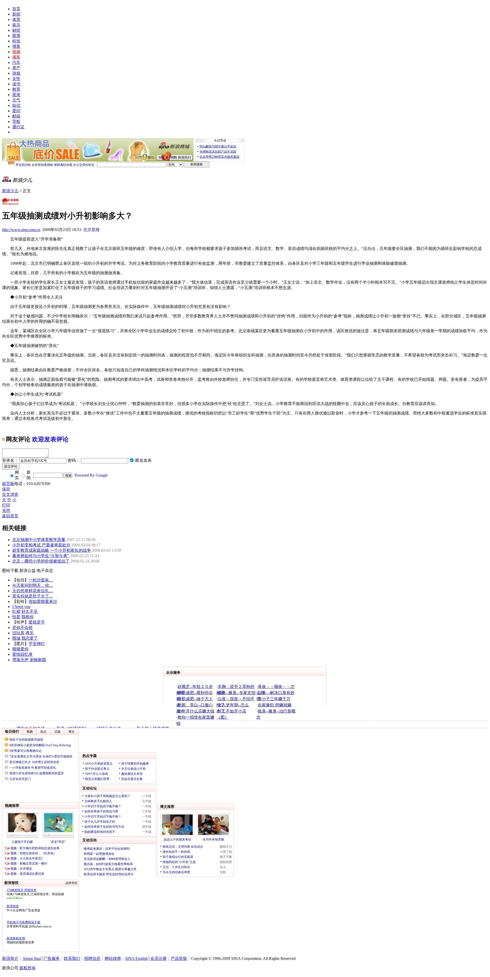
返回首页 (10, 516)
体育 (16, 19)
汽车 (16, 62)
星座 (16, 95)
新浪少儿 (10, 191)
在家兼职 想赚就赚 (274, 705)
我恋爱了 (29, 638)
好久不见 (29, 611)
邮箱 (16, 116)
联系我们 (72, 958)
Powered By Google (91, 475)
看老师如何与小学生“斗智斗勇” (40, 556)
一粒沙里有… (41, 580)
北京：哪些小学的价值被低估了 (40, 561)
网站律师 (113, 958)
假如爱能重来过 (43, 601)
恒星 (16, 617)
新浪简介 (10, 958)
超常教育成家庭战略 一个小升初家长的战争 (51, 550)
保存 (6, 489)
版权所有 (27, 968)
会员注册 (158, 958)
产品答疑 (179, 958)
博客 (16, 46)
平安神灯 (37, 643)
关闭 (6, 510)
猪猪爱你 (20, 649)
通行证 (18, 127)
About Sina (31, 958)
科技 (16, 41)
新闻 (16, 14)
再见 (30, 633)
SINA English (136, 958)
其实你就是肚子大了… (32, 596)
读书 (16, 84)
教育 (16, 89)
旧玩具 (18, 633)
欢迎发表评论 (50, 439)
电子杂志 (45, 570)
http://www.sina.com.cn (21, 229)
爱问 (16, 111)
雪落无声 (20, 660)
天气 (16, 100)
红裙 (16, 611)
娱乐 (16, 25)
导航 (16, 121)
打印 (6, 505)
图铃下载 (10, 570)
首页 (16, 9)
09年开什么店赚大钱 (196, 711)
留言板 (8, 483)
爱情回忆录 (22, 654)
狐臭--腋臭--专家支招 (236, 693)
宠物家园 (38, 660)
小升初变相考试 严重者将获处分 (41, 545)
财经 (16, 30)
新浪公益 (27, 570)
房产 (16, 68)
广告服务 (51, 958)
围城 (16, 638)
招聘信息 (92, 958)
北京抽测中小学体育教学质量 (38, 539)
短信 (16, 105)
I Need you (21, 606)
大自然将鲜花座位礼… (32, 591)
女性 (16, 78)
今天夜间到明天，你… (32, 585)
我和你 (27, 617)
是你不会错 (22, 627)
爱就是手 (37, 622)
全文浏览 (10, 494)
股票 (16, 35)
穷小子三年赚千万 (274, 699)
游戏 (16, 73)
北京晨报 (91, 229)
